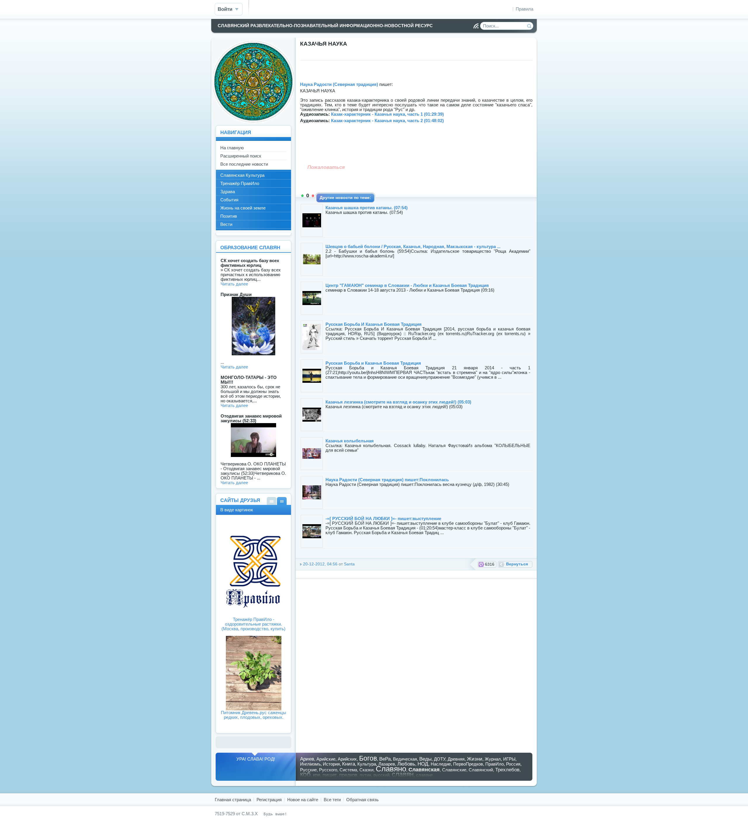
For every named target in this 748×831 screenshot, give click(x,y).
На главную (232, 147)
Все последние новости (244, 164)
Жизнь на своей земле (243, 207)
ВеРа (385, 758)
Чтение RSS (476, 26)
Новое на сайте (302, 799)
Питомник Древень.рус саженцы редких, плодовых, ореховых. (253, 715)
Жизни (474, 758)
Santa (349, 564)
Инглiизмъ (310, 763)
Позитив (228, 216)
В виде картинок (282, 501)
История (331, 763)
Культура (366, 763)
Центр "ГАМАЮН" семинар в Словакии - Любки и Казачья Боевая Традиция (407, 285)
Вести (226, 224)
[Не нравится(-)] (313, 195)
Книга (348, 763)
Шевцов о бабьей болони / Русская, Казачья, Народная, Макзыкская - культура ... (413, 246)
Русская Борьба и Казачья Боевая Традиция (373, 363)
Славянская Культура (242, 175)
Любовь (406, 763)
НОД (423, 763)
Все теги (332, 799)
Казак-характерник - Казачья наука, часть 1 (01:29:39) (387, 114)
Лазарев (386, 763)
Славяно (391, 769)
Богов (368, 758)
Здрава (227, 191)
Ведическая (405, 758)
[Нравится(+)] (302, 195)
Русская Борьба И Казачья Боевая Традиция (373, 324)
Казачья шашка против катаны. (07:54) (366, 207)
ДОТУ (439, 758)
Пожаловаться (326, 167)
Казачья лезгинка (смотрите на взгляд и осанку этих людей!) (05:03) (398, 401)
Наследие (441, 763)
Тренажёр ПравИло (239, 183)
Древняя (456, 758)
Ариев (307, 758)
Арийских (347, 758)
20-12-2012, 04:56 (320, 564)
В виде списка (271, 501)
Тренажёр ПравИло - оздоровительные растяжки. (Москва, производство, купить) (253, 624)
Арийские (325, 758)
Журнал (493, 758)
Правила (524, 8)
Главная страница (233, 799)
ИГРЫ (509, 758)
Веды (425, 758)
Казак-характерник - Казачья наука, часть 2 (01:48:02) (387, 120)
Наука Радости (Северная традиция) (339, 84)
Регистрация (269, 799)
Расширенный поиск (240, 155)
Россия (513, 763)
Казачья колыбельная (349, 440)
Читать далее (234, 283)
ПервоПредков (468, 763)
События (229, 199)
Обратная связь (362, 799)
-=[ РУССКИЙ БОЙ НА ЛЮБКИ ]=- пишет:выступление (383, 518)
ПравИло (494, 763)
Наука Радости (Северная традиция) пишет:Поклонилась (387, 479)
